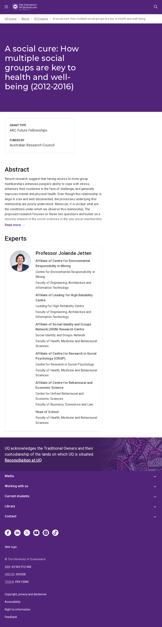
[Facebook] (8, 533)
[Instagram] (46, 533)
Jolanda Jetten (53, 338)
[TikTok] (55, 533)
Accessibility (13, 601)
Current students (17, 496)
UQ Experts (41, 18)
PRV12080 (22, 581)
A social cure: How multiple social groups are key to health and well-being (99, 18)
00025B (21, 574)
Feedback (11, 617)
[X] (27, 533)
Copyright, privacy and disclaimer (26, 594)
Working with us (16, 486)
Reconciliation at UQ (23, 460)
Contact (10, 516)
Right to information (17, 609)
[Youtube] (36, 533)
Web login (11, 547)
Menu (6, 7)
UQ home (11, 18)
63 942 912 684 (21, 566)
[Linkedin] (17, 533)
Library (10, 506)
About (25, 18)
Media (9, 476)
